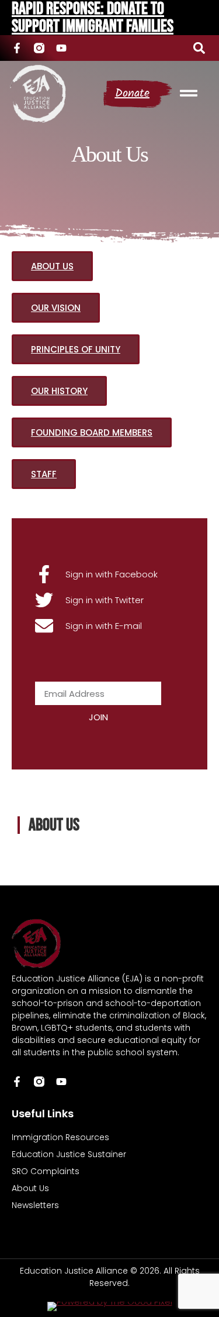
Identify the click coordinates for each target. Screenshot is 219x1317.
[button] (199, 48)
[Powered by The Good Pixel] (109, 1306)
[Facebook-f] (17, 48)
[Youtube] (61, 48)
